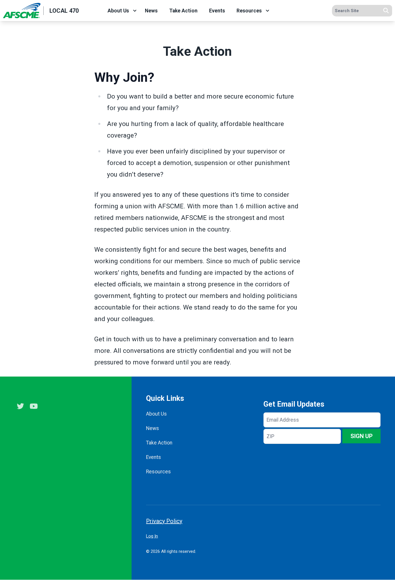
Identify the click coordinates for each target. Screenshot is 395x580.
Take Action (183, 11)
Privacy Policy (164, 521)
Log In (152, 536)
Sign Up (361, 436)
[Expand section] (135, 11)
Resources (249, 11)
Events (217, 11)
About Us (118, 11)
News (151, 11)
